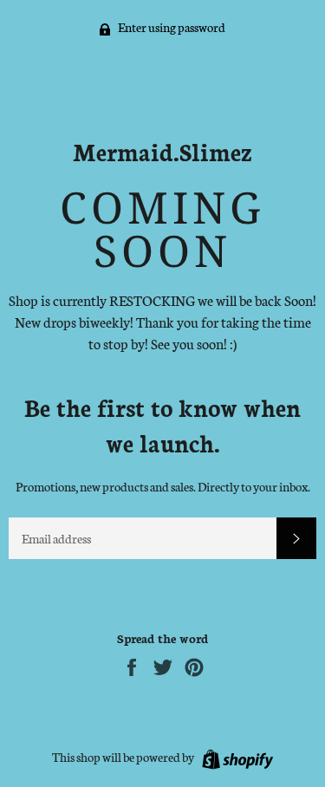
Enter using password (170, 27)
